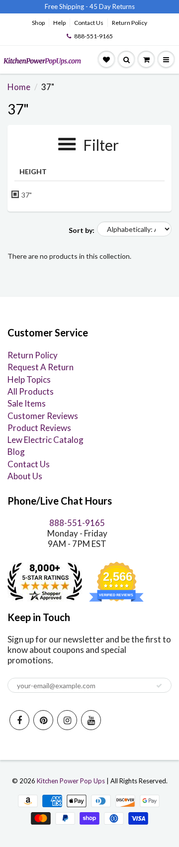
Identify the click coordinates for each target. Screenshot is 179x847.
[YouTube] (91, 720)
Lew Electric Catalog (45, 439)
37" (27, 195)
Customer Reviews (42, 416)
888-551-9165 (93, 36)
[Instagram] (67, 720)
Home (18, 87)
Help (59, 22)
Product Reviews (39, 428)
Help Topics (29, 379)
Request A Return (40, 367)
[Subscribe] (159, 686)
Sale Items (26, 403)
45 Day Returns (112, 6)
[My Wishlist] (106, 59)
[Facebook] (19, 720)
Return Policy (129, 22)
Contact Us (88, 22)
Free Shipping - (66, 6)
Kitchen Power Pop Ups (71, 781)
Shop (38, 22)
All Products (30, 391)
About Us (24, 476)
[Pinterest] (43, 720)
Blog (16, 451)
